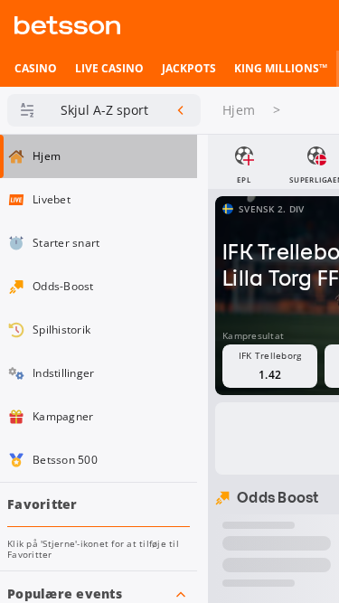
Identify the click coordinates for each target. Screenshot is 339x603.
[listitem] (35, 69)
